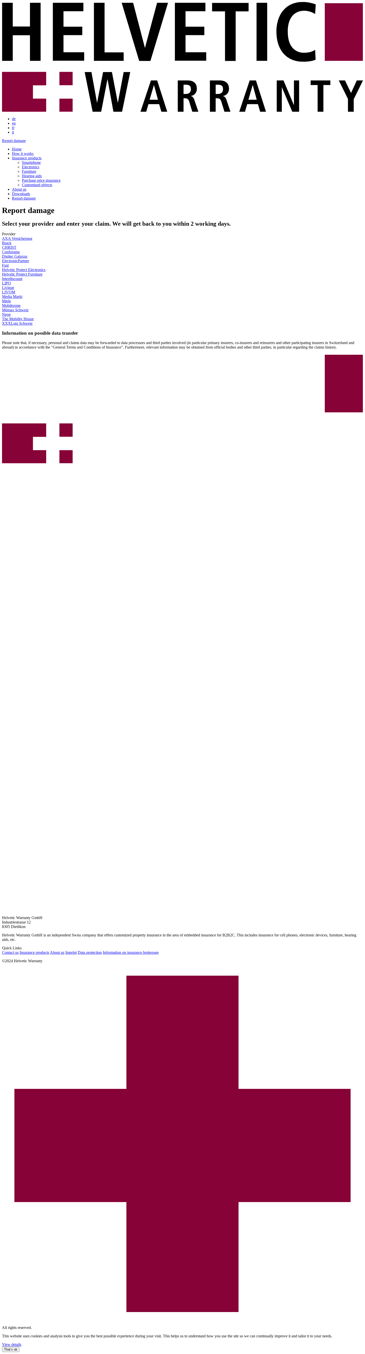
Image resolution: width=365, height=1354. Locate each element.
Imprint (71, 952)
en (14, 123)
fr (13, 128)
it (13, 132)
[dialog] (182, 1343)
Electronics (30, 167)
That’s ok (10, 1349)
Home (17, 149)
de (14, 119)
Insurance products (26, 158)
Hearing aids (32, 176)
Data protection (90, 952)
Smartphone (31, 162)
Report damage (14, 141)
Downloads (21, 194)
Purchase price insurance (41, 180)
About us (19, 189)
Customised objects (37, 185)
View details (11, 1344)
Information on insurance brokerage (131, 952)
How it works (23, 153)
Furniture (29, 171)
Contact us (10, 952)
